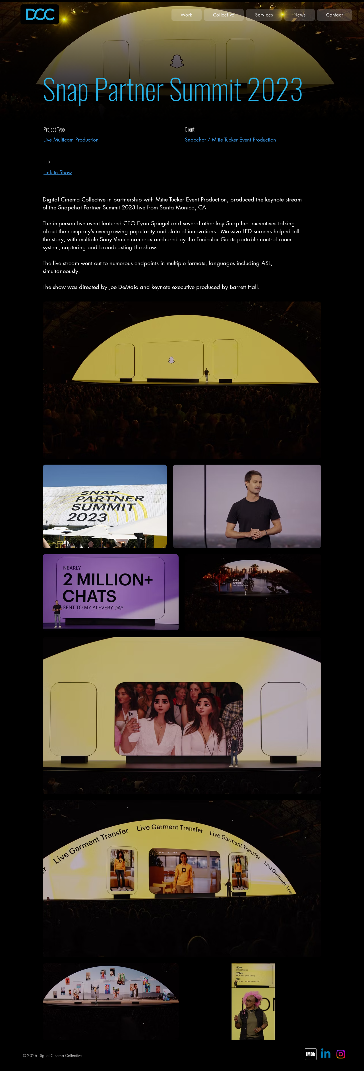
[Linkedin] (326, 1054)
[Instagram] (341, 1054)
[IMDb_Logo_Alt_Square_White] (311, 1054)
